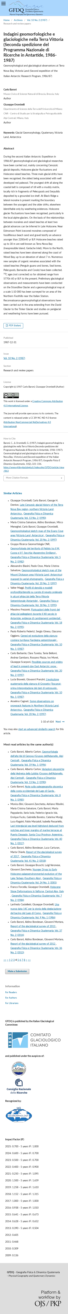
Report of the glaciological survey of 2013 (33, 926)
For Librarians (11, 1003)
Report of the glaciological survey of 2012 (33, 944)
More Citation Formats (17, 478)
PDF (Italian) (14, 326)
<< (4, 960)
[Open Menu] (3, 3)
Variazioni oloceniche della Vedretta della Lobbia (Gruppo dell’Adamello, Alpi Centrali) (37, 773)
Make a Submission (17, 971)
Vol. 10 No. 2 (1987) (37, 20)
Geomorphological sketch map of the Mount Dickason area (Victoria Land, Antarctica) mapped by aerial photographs (36, 574)
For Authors (11, 998)
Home (6, 20)
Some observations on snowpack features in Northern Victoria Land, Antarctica (34, 705)
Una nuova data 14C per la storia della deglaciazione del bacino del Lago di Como (35, 909)
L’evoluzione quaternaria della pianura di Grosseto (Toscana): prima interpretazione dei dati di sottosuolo (35, 684)
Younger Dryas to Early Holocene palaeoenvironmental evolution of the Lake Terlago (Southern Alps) (36, 874)
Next (58, 722)
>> (29, 960)
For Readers (11, 992)
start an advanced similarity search (36, 729)
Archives (18, 20)
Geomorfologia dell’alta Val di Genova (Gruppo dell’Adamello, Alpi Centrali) (36, 756)
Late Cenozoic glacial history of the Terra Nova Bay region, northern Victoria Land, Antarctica (36, 509)
